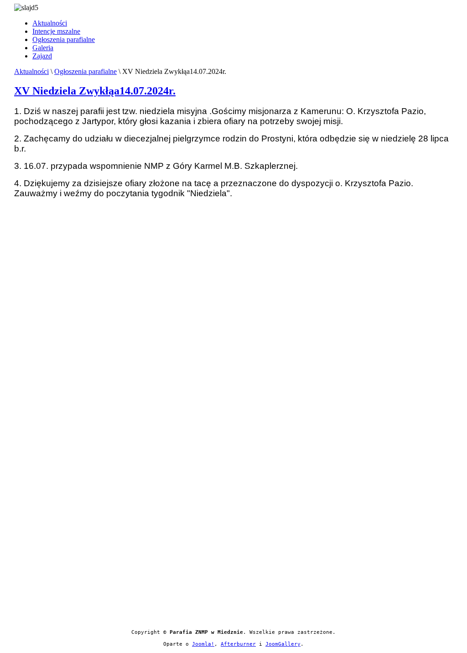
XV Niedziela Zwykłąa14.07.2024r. (95, 91)
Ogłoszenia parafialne (63, 39)
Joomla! (203, 644)
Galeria (42, 48)
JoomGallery (283, 644)
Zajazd (42, 56)
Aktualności (49, 23)
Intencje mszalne (56, 31)
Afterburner (238, 644)
